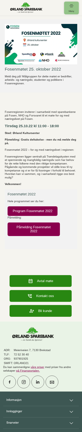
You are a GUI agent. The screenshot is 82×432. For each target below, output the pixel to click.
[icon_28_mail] (52, 382)
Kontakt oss (40, 296)
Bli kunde (40, 311)
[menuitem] (26, 8)
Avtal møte (40, 281)
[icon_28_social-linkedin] (37, 382)
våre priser (37, 367)
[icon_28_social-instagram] (23, 382)
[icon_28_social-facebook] (9, 382)
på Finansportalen (27, 370)
